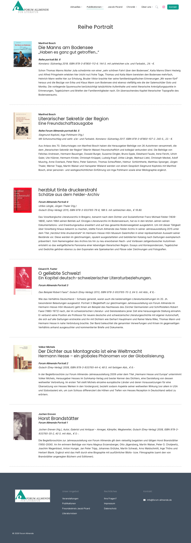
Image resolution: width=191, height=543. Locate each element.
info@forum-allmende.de (159, 500)
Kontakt (173, 7)
